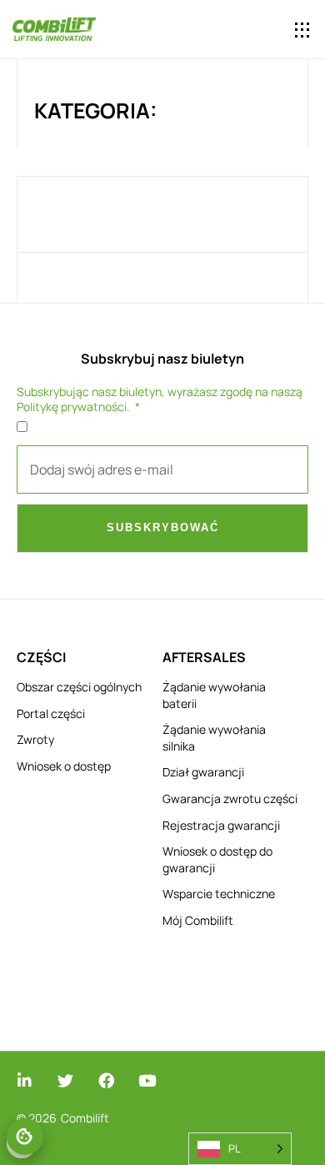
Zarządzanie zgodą (25, 1136)
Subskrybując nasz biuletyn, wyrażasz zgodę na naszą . (159, 399)
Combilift (85, 1118)
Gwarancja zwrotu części (230, 798)
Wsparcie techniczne (218, 893)
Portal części (51, 713)
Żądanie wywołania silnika (214, 737)
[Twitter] (65, 1080)
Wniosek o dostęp (64, 766)
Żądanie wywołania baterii (214, 695)
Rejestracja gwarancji (221, 825)
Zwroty (35, 739)
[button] (302, 29)
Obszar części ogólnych (79, 687)
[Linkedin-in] (24, 1080)
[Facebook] (106, 1080)
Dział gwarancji (203, 772)
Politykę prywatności (72, 406)
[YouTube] (147, 1080)
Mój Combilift (197, 920)
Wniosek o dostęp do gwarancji (217, 859)
